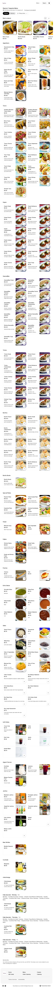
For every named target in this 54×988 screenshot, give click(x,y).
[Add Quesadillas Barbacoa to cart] (48, 287)
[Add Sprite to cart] (48, 744)
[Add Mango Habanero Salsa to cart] (48, 619)
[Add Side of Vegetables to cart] (24, 659)
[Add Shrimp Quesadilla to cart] (24, 332)
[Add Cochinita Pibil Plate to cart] (24, 933)
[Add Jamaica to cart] (48, 773)
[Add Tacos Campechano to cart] (48, 173)
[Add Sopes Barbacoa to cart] (48, 213)
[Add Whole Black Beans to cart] (48, 659)
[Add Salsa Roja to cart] (48, 596)
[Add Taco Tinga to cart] (24, 162)
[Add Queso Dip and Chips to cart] (24, 76)
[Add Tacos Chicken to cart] (48, 139)
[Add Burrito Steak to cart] (48, 424)
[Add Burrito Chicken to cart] (48, 446)
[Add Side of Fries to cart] (48, 670)
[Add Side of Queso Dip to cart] (48, 76)
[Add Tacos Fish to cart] (24, 184)
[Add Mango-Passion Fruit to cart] (24, 784)
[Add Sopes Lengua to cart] (24, 247)
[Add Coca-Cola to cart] (24, 733)
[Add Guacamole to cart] (48, 636)
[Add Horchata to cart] (24, 773)
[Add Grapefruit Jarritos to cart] (24, 813)
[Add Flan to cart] (48, 579)
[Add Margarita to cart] (24, 871)
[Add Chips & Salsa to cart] (48, 54)
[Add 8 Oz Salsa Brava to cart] (24, 693)
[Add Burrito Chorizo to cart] (24, 457)
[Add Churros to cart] (24, 579)
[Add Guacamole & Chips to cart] (24, 54)
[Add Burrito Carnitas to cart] (24, 446)
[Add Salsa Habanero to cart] (24, 619)
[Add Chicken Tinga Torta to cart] (24, 406)
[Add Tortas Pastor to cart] (48, 361)
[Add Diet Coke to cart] (24, 744)
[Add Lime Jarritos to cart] (24, 824)
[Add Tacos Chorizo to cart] (24, 150)
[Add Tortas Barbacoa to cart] (48, 372)
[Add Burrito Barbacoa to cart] (48, 469)
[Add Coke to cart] (48, 733)
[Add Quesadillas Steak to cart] (24, 287)
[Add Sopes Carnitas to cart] (48, 236)
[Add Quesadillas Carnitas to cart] (24, 310)
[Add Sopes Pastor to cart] (24, 224)
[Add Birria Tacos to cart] (15, 33)
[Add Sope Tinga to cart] (48, 269)
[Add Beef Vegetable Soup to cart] (48, 532)
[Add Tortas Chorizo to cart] (24, 395)
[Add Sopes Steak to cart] (24, 213)
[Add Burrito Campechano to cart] (24, 435)
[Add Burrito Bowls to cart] (30, 33)
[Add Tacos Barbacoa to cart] (48, 162)
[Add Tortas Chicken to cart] (48, 383)
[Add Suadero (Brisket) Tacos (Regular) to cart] (48, 116)
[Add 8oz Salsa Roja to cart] (24, 704)
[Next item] (48, 18)
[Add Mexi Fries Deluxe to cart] (48, 88)
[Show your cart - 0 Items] (49, 3)
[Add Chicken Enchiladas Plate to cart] (48, 515)
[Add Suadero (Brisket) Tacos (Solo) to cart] (24, 116)
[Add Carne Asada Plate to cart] (48, 504)
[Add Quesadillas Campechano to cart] (48, 310)
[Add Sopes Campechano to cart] (24, 236)
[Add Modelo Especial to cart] (24, 853)
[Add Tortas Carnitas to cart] (24, 383)
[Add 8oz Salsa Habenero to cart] (48, 693)
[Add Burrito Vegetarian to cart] (48, 457)
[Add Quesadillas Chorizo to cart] (24, 321)
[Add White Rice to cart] (24, 648)
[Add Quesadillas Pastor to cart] (48, 298)
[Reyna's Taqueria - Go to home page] (4, 3)
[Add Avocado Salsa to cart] (24, 596)
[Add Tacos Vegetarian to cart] (48, 150)
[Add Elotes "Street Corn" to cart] (48, 65)
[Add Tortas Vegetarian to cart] (48, 395)
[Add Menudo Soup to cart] (24, 532)
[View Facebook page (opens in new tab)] (3, 986)
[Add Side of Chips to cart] (24, 65)
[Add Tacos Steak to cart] (24, 173)
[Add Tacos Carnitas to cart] (24, 139)
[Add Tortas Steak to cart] (24, 361)
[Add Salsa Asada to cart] (24, 608)
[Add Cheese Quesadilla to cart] (48, 321)
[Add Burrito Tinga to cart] (24, 469)
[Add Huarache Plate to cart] (24, 515)
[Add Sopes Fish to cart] (48, 247)
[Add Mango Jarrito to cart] (24, 836)
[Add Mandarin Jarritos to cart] (24, 802)
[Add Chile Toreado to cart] (24, 681)
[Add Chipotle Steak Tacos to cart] (24, 955)
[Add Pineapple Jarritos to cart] (48, 802)
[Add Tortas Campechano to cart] (24, 372)
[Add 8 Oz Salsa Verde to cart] (48, 704)
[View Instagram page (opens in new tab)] (5, 986)
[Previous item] (45, 18)
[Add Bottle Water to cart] (24, 755)
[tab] (6, 13)
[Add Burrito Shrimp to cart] (48, 435)
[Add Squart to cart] (48, 824)
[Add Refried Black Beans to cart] (48, 648)
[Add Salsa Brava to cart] (48, 608)
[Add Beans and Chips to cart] (24, 88)
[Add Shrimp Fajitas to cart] (24, 550)
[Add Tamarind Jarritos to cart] (48, 813)
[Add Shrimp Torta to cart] (48, 406)
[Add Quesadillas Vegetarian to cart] (48, 332)
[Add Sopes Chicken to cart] (48, 224)
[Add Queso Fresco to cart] (24, 636)
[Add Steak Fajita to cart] (48, 550)
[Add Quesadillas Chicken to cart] (45, 33)
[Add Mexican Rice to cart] (24, 670)
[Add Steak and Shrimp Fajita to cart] (24, 561)
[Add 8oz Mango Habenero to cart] (48, 681)
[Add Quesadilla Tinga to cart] (24, 343)
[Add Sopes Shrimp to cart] (24, 258)
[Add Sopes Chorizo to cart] (24, 269)
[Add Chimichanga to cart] (24, 888)
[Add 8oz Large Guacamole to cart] (24, 715)
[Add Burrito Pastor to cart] (24, 424)
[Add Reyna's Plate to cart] (24, 504)
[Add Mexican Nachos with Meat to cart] (24, 99)
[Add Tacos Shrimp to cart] (48, 184)
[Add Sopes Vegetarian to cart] (48, 258)
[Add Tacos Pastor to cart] (48, 128)
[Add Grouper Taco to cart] (24, 195)
